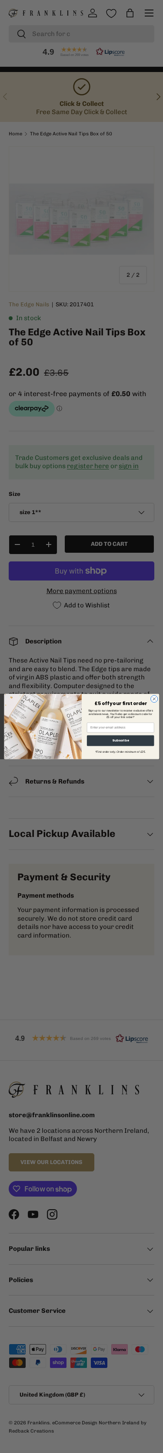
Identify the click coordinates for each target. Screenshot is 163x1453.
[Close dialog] (153, 698)
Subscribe (120, 740)
